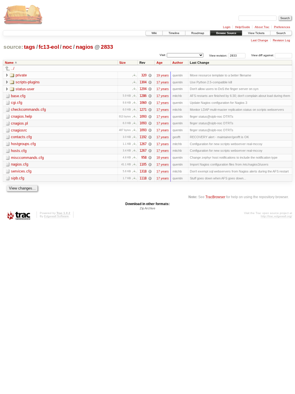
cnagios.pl (19, 123)
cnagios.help (21, 116)
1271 (142, 110)
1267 (142, 144)
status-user (25, 89)
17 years (162, 82)
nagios (84, 47)
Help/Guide (242, 27)
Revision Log (281, 40)
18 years (162, 157)
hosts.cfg (19, 151)
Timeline (174, 33)
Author (177, 62)
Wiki (154, 33)
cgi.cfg (16, 102)
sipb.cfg (17, 178)
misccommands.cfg (27, 157)
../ (12, 68)
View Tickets (256, 33)
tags (29, 47)
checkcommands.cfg (28, 109)
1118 (142, 178)
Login (226, 27)
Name (9, 62)
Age (159, 62)
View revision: (218, 55)
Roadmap (197, 33)
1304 (142, 82)
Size (122, 62)
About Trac (262, 27)
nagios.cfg (19, 164)
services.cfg (21, 171)
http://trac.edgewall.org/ (276, 216)
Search (281, 33)
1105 (142, 164)
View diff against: (263, 55)
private (21, 75)
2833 (107, 47)
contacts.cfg (21, 137)
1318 (142, 171)
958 (143, 157)
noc (67, 47)
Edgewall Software (56, 216)
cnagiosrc (19, 130)
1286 (142, 96)
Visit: (163, 55)
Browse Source (226, 33)
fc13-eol (49, 47)
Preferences (282, 27)
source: (13, 47)
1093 (142, 117)
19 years (162, 75)
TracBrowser (215, 197)
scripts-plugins (28, 82)
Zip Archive (147, 208)
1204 (142, 89)
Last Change (259, 40)
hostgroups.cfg (23, 144)
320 (143, 75)
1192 (142, 137)
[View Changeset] (150, 75)
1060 (142, 103)
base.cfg (18, 96)
